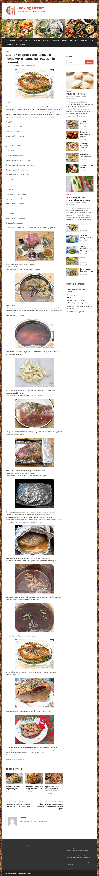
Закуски (46, 40)
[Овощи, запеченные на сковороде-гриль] (72, 253)
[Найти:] (79, 62)
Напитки (83, 40)
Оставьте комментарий (27, 65)
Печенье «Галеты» (83, 122)
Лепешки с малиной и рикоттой (84, 145)
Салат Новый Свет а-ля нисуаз (86, 270)
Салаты (56, 40)
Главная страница (14, 40)
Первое (28, 40)
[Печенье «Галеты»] (72, 128)
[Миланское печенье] (79, 89)
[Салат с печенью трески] (72, 232)
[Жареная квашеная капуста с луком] (14, 784)
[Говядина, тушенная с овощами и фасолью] (34, 784)
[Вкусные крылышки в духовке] (72, 139)
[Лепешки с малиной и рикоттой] (72, 150)
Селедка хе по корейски (75, 312)
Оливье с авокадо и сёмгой (86, 237)
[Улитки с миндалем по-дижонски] (72, 264)
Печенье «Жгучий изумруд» (86, 166)
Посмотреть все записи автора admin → (34, 821)
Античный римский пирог (85, 155)
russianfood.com (18, 760)
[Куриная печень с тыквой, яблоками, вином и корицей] (54, 784)
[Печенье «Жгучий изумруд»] (72, 172)
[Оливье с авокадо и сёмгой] (72, 243)
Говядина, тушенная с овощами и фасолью (34, 787)
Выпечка (73, 40)
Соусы (64, 40)
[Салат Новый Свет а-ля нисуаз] (72, 276)
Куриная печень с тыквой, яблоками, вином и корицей (52, 788)
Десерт (10, 44)
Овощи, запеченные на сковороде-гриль (86, 249)
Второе (37, 40)
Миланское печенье (76, 93)
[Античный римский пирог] (72, 161)
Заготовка (20, 44)
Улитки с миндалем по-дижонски (85, 260)
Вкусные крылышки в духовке (85, 134)
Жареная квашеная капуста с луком (13, 787)
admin (17, 65)
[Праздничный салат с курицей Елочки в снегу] (79, 193)
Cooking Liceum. (31, 7)
